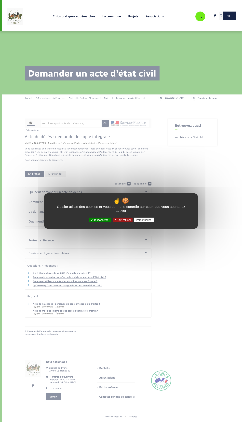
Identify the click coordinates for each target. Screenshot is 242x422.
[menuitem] (74, 16)
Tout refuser (124, 220)
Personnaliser (144, 220)
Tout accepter (101, 220)
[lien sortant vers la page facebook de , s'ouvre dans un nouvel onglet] (215, 16)
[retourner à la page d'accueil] (15, 16)
